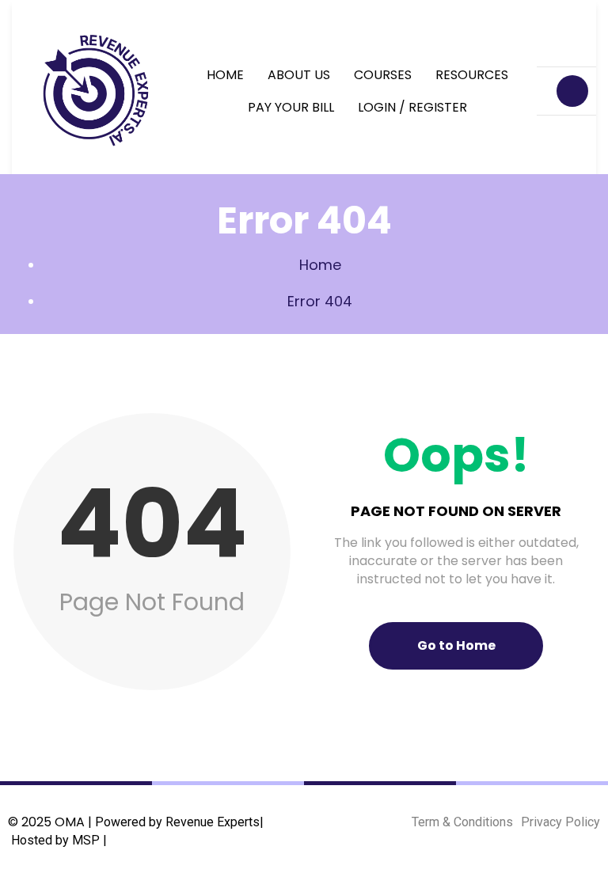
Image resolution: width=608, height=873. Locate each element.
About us (299, 75)
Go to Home (456, 645)
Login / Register (412, 107)
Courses (383, 75)
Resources (471, 75)
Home (225, 75)
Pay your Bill (291, 107)
